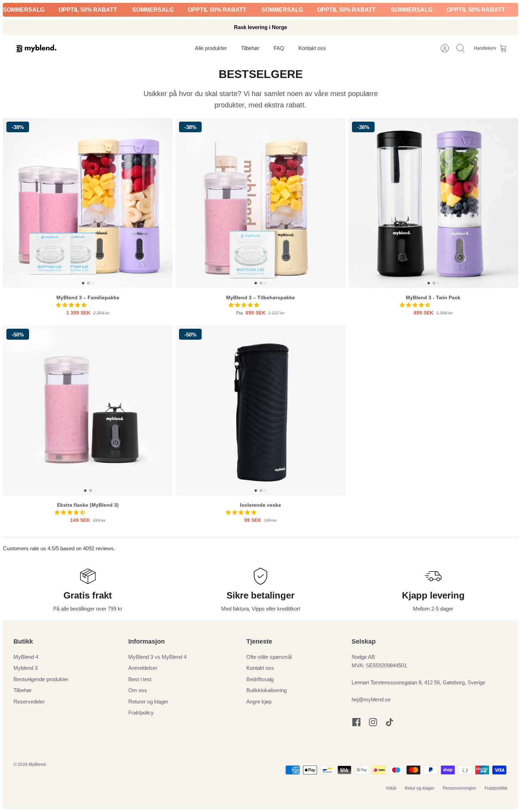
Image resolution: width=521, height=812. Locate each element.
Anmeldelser (142, 668)
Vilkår (391, 788)
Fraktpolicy (141, 713)
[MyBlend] (36, 48)
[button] (72, 305)
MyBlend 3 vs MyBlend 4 (157, 657)
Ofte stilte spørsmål (269, 657)
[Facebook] (356, 722)
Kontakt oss (260, 668)
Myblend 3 (25, 668)
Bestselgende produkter (40, 679)
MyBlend (38, 764)
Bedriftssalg (260, 679)
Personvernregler (459, 788)
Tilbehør (22, 690)
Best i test (139, 679)
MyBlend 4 (25, 657)
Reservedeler (29, 702)
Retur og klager (420, 788)
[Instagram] (373, 722)
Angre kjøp (258, 702)
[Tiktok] (389, 722)
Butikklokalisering (266, 690)
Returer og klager (148, 702)
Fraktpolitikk (496, 788)
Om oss (137, 690)
